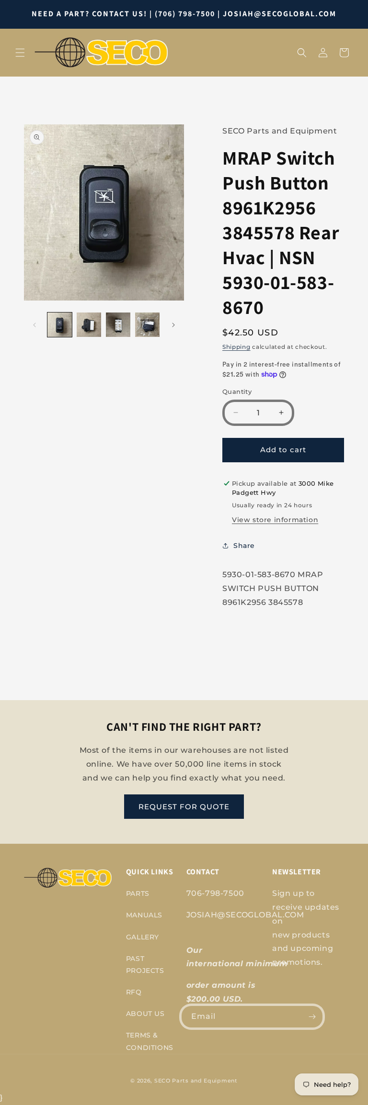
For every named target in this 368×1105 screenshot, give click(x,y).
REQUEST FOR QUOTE (184, 806)
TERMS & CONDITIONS (149, 1041)
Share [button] (244, 545)
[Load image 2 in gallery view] (89, 325)
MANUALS (144, 915)
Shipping (236, 346)
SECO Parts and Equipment (196, 1080)
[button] (20, 52)
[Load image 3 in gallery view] (118, 325)
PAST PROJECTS (145, 964)
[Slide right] (173, 324)
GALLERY (142, 937)
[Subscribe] (311, 1017)
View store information (275, 519)
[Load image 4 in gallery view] (147, 325)
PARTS (138, 893)
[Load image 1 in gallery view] (59, 325)
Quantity (237, 391)
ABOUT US (145, 1013)
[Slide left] (34, 324)
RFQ (134, 992)
